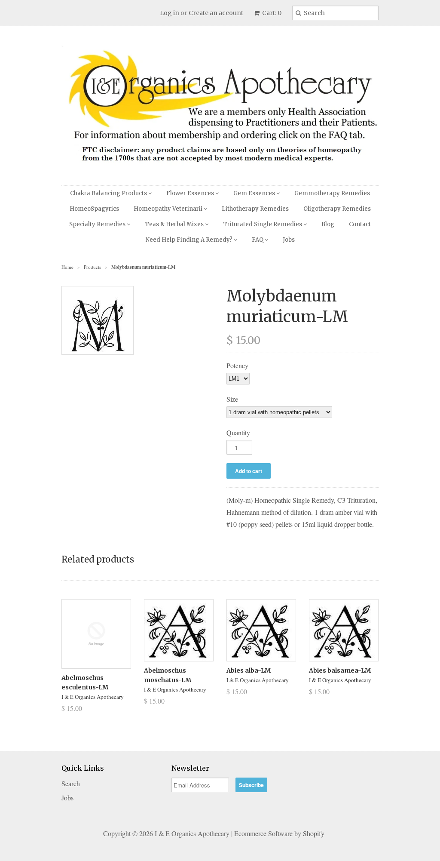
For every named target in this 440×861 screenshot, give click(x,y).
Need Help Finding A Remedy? (190, 239)
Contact (360, 224)
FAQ (258, 239)
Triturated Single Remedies (263, 224)
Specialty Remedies (98, 224)
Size (232, 398)
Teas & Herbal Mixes (175, 224)
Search (70, 783)
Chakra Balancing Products (109, 193)
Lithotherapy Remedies (255, 208)
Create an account (216, 13)
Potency (237, 365)
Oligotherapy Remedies (337, 208)
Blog (327, 224)
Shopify (313, 833)
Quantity (238, 432)
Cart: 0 (271, 13)
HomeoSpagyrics (94, 208)
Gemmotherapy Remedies (332, 193)
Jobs (289, 239)
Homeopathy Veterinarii (169, 208)
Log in (169, 13)
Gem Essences (254, 193)
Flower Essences (190, 193)
